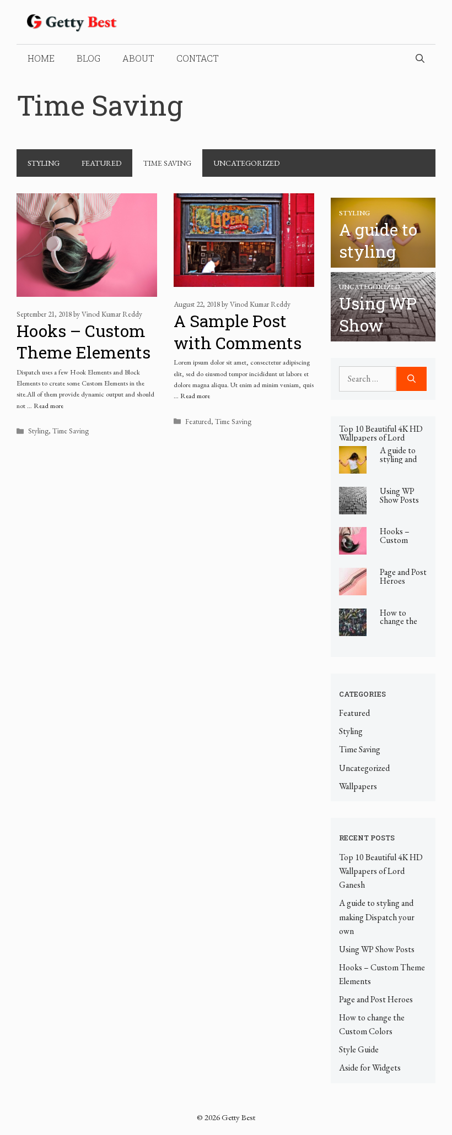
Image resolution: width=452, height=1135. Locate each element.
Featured (101, 163)
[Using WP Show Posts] (383, 334)
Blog (88, 58)
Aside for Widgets (370, 1067)
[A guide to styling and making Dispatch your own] (383, 260)
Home (41, 58)
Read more (48, 405)
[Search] (411, 379)
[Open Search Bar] (420, 58)
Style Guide (359, 1049)
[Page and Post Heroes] (353, 588)
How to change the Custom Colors (398, 625)
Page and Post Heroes (403, 576)
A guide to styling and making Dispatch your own (377, 916)
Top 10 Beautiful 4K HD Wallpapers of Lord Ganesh (381, 437)
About (138, 58)
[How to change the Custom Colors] (353, 628)
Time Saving (167, 163)
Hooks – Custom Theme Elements (83, 341)
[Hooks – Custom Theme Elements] (353, 547)
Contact (197, 58)
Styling (44, 163)
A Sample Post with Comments (238, 332)
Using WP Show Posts (399, 495)
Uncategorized (246, 163)
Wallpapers (358, 786)
